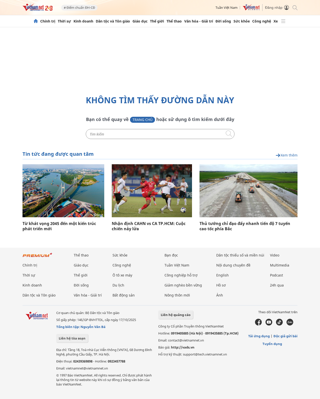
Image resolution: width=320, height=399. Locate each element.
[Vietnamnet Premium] (37, 257)
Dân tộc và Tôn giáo (113, 21)
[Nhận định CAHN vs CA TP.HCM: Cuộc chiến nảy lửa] (152, 190)
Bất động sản (123, 295)
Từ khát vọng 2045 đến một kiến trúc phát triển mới (59, 226)
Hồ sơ (221, 285)
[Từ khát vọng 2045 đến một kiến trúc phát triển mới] (63, 190)
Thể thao (174, 21)
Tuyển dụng (272, 344)
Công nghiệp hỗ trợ (181, 275)
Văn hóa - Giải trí (198, 21)
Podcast (276, 275)
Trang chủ (142, 119)
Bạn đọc (171, 255)
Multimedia (279, 265)
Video (274, 255)
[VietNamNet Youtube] (269, 324)
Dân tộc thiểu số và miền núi (240, 255)
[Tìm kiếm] (295, 7)
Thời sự (64, 21)
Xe (276, 21)
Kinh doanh (83, 21)
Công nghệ (261, 21)
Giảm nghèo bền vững (183, 285)
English (222, 275)
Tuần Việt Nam (227, 7)
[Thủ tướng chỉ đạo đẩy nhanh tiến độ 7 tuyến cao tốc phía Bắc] (249, 190)
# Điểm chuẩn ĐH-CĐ (79, 7)
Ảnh (219, 295)
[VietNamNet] (36, 21)
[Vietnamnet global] (251, 9)
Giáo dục (140, 21)
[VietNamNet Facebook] (258, 324)
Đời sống (223, 21)
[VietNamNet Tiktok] (279, 324)
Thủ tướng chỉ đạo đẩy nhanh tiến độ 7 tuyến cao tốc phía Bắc (245, 226)
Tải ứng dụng (259, 336)
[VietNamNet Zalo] (289, 324)
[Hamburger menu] (283, 21)
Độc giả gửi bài (286, 336)
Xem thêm (289, 155)
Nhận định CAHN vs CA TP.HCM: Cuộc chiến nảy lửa (149, 226)
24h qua (277, 285)
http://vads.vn (182, 347)
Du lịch (118, 285)
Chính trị (47, 21)
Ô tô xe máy (122, 275)
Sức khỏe (242, 21)
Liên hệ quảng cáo (175, 314)
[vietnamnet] (37, 10)
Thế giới (157, 21)
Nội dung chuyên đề (233, 265)
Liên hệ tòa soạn (72, 338)
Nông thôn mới (177, 295)
